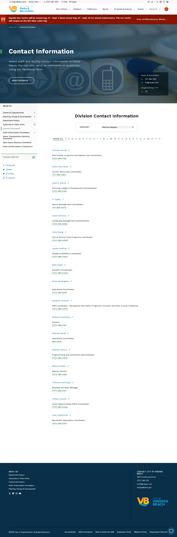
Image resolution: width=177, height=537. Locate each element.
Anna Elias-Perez (60, 166)
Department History (11, 120)
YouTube (10, 174)
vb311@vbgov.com (144, 484)
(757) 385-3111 (143, 481)
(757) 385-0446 (60, 407)
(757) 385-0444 (60, 309)
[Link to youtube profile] (20, 493)
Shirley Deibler (59, 366)
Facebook (10, 165)
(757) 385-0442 (60, 256)
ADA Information (86, 532)
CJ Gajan (56, 199)
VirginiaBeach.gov (18, 2)
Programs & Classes (123, 9)
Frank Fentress (59, 216)
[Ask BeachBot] (171, 531)
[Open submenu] (69, 9)
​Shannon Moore (59, 350)
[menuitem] (63, 9)
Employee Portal (124, 532)
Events (141, 9)
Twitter (9, 169)
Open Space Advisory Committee (17, 142)
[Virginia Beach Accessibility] (153, 2)
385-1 (59, 175)
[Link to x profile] (10, 493)
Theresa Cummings (61, 382)
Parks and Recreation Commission (18, 146)
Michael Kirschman (61, 317)
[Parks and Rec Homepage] (21, 9)
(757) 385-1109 (59, 191)
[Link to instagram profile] (17, 493)
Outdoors (77, 9)
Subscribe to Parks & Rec (14, 124)
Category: (85, 127)
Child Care (92, 9)
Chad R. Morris (59, 183)
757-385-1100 (150, 79)
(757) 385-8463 (60, 224)
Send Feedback (20, 80)
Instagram (10, 178)
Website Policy (140, 532)
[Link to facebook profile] (13, 493)
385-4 (55, 341)
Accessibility (70, 532)
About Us (153, 9)
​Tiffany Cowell (59, 399)
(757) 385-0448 (60, 240)
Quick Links (33, 2)
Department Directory (159, 532)
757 (54, 175)
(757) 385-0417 (59, 423)
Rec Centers (61, 9)
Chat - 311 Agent (70, 2)
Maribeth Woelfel (60, 301)
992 (64, 175)
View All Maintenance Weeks (151, 19)
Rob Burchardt (59, 333)
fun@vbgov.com (151, 83)
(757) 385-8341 (59, 292)
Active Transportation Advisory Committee (16, 137)
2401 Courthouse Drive (146, 477)
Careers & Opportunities (13, 113)
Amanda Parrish (59, 150)
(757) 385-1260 (59, 374)
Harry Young (58, 232)
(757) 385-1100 (52, 2)
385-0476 (61, 207)
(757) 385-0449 (60, 273)
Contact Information (28, 27)
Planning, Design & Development (17, 117)
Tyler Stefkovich (60, 415)
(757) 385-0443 (60, 358)
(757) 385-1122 (59, 325)
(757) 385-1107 (59, 390)
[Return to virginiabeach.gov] (152, 502)
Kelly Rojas (57, 265)
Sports (105, 9)
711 (146, 92)
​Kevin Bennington (60, 281)
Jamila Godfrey (59, 248)
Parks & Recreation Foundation (16, 132)
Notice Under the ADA (104, 532)
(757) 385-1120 (59, 158)
